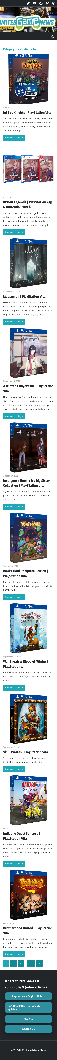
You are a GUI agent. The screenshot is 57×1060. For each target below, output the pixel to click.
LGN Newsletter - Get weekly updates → (24, 1007)
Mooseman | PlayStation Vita (24, 296)
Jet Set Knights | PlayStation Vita (27, 112)
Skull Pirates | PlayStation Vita (25, 752)
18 (31, 963)
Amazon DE (28, 1028)
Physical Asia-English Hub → (28, 996)
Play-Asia (29, 1019)
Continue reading (13, 137)
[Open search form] (52, 36)
